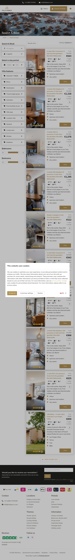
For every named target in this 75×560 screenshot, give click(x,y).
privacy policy (56, 281)
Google (64, 281)
